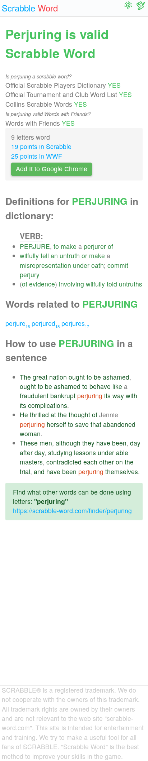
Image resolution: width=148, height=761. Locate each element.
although (68, 442)
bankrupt (62, 395)
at (53, 414)
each (90, 461)
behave (100, 386)
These (29, 442)
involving (71, 283)
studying (60, 452)
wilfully (29, 255)
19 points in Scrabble (41, 146)
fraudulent (34, 395)
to (56, 246)
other (106, 461)
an (54, 255)
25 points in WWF (36, 155)
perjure (17, 323)
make (69, 246)
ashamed (116, 376)
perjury (30, 274)
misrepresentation (45, 265)
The (25, 376)
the (62, 414)
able (122, 452)
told (112, 283)
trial (25, 471)
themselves (121, 471)
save (82, 424)
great (40, 376)
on (119, 461)
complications (47, 405)
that (96, 424)
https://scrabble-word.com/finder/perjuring (72, 510)
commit (117, 265)
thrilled (39, 414)
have (103, 442)
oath (97, 265)
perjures (75, 323)
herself (56, 424)
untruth (70, 255)
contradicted (64, 461)
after (26, 452)
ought (77, 376)
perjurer (95, 246)
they (88, 442)
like (117, 386)
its (107, 395)
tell (45, 255)
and (39, 471)
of (110, 246)
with (131, 395)
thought (79, 414)
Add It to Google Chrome (51, 169)
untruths (130, 283)
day (135, 442)
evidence (42, 283)
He (24, 414)
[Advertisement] (74, 608)
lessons (85, 452)
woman (30, 433)
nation (58, 376)
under (81, 265)
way (118, 395)
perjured (46, 323)
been (119, 442)
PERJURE (35, 246)
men (46, 442)
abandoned (119, 424)
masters (31, 461)
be (97, 376)
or (84, 255)
